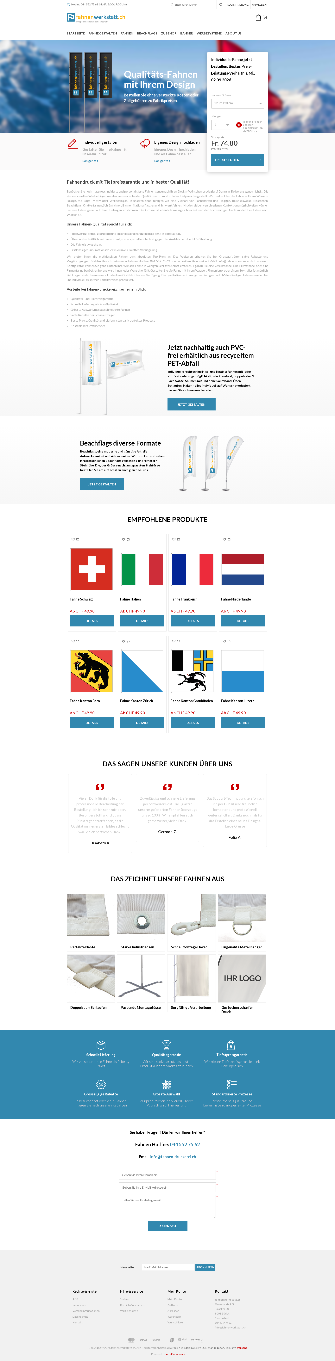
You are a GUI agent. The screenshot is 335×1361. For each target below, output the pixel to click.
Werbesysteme (209, 33)
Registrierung (238, 4)
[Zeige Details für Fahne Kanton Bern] (92, 671)
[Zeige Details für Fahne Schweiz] (92, 569)
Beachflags (147, 33)
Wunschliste (175, 1322)
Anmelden (259, 4)
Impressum (79, 1305)
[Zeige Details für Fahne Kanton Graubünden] (193, 671)
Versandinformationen (86, 1310)
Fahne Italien (130, 599)
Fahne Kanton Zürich (136, 701)
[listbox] (238, 103)
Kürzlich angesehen (132, 1305)
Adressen (173, 1310)
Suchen (124, 1299)
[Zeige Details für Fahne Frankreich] (193, 569)
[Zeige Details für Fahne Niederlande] (243, 569)
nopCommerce (175, 1354)
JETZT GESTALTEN (191, 404)
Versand (242, 1347)
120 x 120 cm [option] (223, 103)
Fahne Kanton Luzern (237, 701)
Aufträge (173, 1305)
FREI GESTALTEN (227, 160)
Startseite (76, 33)
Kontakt (78, 1322)
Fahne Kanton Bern (85, 701)
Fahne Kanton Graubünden (192, 701)
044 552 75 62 (89, 4)
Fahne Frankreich (184, 599)
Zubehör (168, 33)
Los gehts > (90, 161)
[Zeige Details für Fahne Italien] (142, 569)
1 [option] (215, 125)
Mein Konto (175, 1299)
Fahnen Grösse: (222, 95)
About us (233, 33)
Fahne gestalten (103, 33)
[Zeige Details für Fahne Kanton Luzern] (243, 671)
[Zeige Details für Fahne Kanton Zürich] (142, 671)
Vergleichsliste (129, 1310)
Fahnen (127, 33)
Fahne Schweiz (81, 599)
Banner (186, 33)
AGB (75, 1299)
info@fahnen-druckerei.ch (173, 1156)
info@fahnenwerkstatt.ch (230, 1327)
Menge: (216, 116)
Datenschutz (80, 1316)
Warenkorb (174, 1316)
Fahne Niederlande (236, 599)
